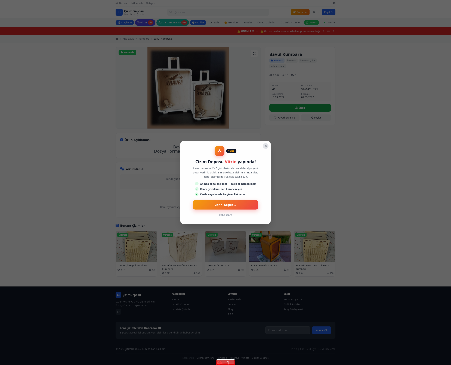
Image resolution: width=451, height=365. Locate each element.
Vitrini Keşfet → (225, 205)
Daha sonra (225, 215)
